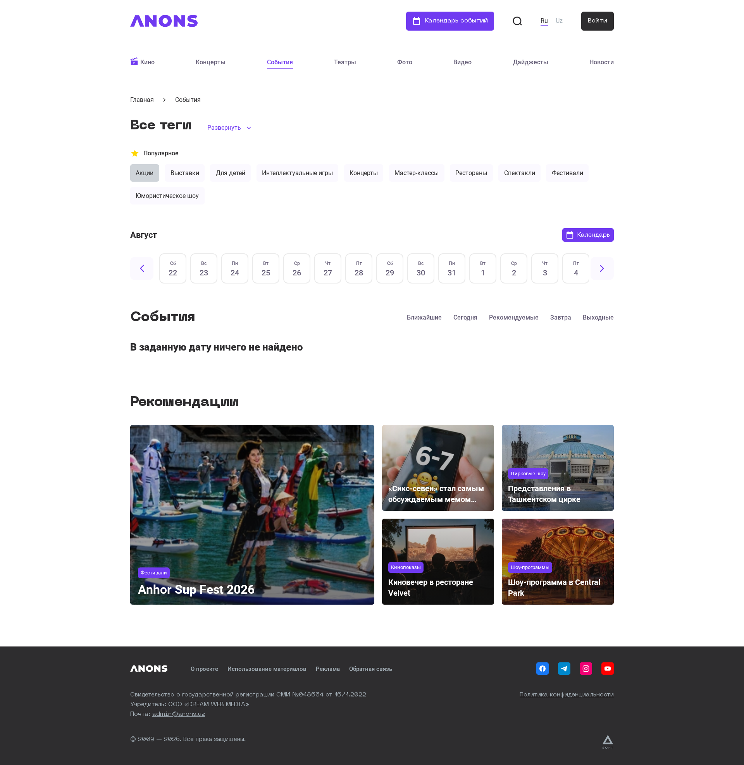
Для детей (230, 173)
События (280, 62)
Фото (404, 62)
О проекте (204, 668)
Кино (147, 62)
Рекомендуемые (514, 317)
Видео (462, 62)
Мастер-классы (416, 173)
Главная (142, 99)
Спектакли (519, 173)
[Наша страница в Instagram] (586, 668)
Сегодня (465, 317)
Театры (345, 62)
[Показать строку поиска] (517, 21)
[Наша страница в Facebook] (542, 668)
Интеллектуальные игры (297, 173)
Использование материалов (267, 668)
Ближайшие (424, 317)
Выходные (598, 317)
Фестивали (567, 173)
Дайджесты (530, 62)
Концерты (211, 62)
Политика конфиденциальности (567, 695)
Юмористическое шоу (167, 195)
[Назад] (141, 268)
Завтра (560, 317)
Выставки (184, 173)
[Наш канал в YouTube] (607, 668)
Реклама (328, 668)
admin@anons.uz (178, 714)
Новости (601, 62)
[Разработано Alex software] (608, 742)
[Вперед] (602, 268)
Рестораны (471, 173)
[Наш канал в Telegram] (564, 668)
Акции (144, 173)
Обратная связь (370, 668)
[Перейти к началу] (164, 21)
